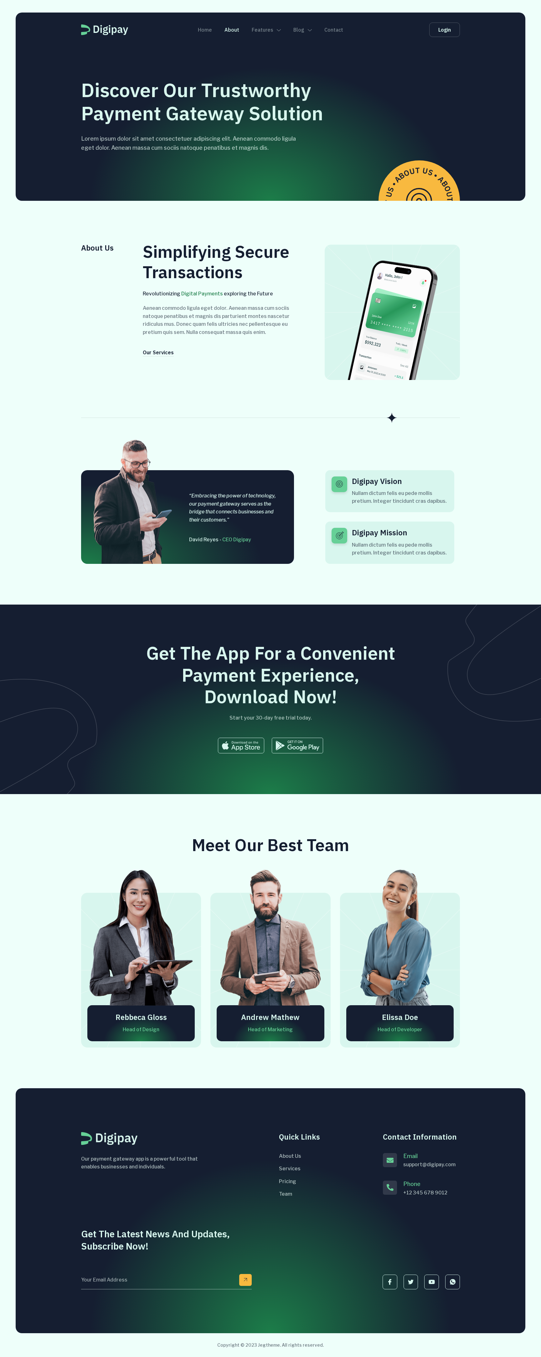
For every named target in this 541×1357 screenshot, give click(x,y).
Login (444, 30)
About (231, 30)
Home (205, 30)
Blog (298, 30)
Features (262, 30)
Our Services (158, 353)
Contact (333, 30)
